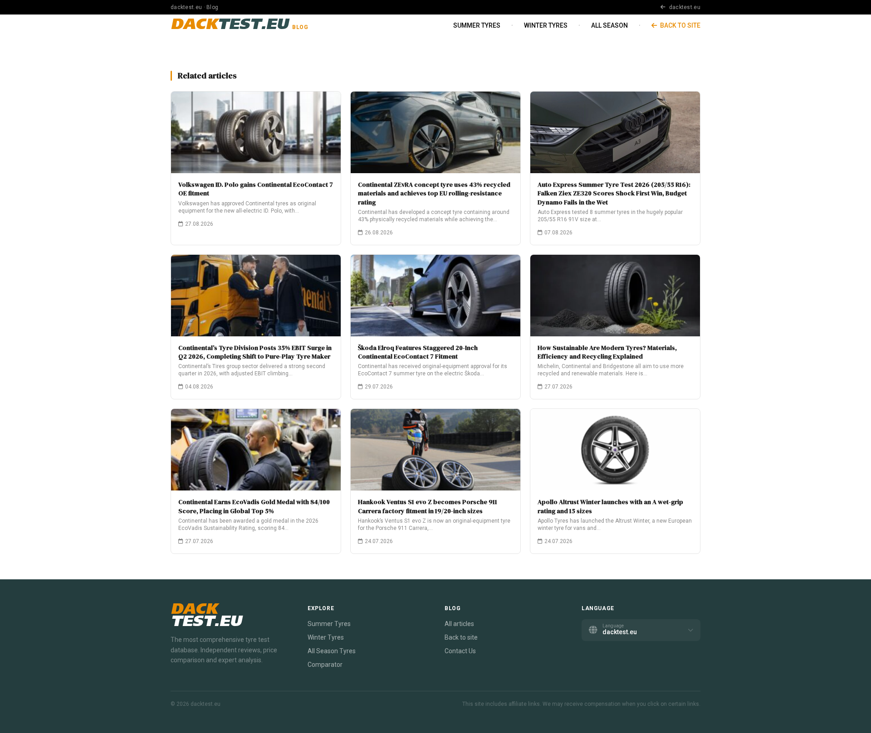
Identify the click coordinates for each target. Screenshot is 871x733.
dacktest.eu (683, 7)
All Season (609, 25)
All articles (459, 623)
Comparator (325, 664)
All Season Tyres (332, 651)
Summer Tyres (476, 25)
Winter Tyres (546, 25)
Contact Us (460, 651)
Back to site (679, 25)
